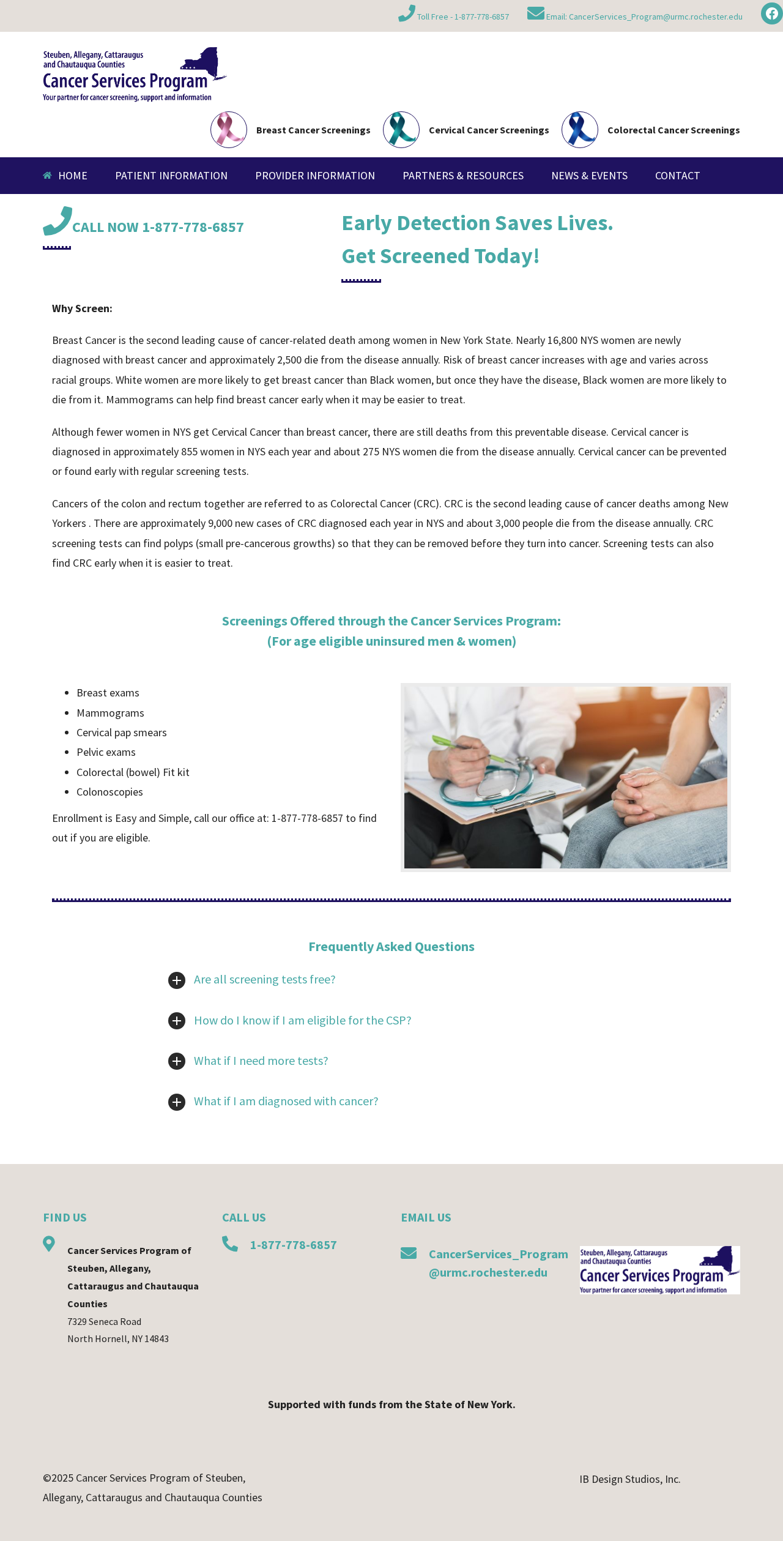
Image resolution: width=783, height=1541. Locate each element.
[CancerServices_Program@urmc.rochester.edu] (409, 1255)
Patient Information (171, 175)
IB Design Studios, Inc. (630, 1479)
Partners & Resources (463, 175)
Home (72, 175)
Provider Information (315, 175)
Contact (677, 175)
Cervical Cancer (246, 432)
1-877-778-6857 (482, 16)
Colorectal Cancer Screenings (673, 130)
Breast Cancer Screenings (313, 130)
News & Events (589, 175)
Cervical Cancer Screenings (489, 130)
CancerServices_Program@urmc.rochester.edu (656, 16)
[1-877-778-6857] (230, 1246)
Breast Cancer (84, 340)
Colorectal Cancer (370, 503)
